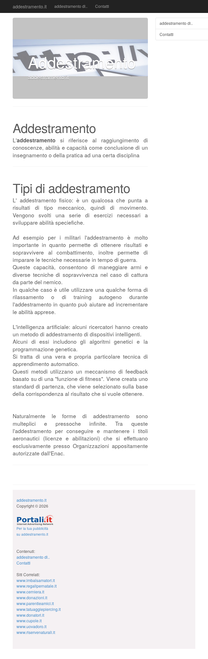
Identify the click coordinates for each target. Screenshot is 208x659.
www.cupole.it (29, 621)
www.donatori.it (30, 615)
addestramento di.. (71, 6)
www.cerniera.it (30, 592)
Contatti (102, 6)
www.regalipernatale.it (36, 586)
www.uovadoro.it (31, 626)
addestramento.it (30, 6)
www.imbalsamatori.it (35, 580)
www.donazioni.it (31, 597)
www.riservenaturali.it (35, 632)
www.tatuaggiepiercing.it (38, 609)
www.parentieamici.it (35, 603)
